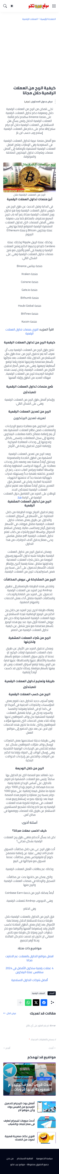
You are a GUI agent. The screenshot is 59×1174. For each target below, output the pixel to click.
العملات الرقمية (30, 19)
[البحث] (5, 6)
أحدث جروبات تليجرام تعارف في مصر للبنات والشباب (19, 1122)
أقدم (8, 1048)
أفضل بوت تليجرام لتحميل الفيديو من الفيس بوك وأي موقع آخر (19, 1107)
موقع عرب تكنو (17, 1164)
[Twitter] (36, 1002)
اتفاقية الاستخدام (25, 1158)
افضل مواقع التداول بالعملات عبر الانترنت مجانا (29, 958)
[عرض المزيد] (20, 1002)
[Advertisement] (29, 53)
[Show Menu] (54, 6)
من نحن (10, 1158)
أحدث (51, 1048)
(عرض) (27, 102)
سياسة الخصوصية (44, 1158)
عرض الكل (11, 1013)
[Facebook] (44, 1002)
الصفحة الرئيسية (48, 19)
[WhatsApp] (28, 1002)
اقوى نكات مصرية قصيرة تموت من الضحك (20, 1137)
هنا (20, 497)
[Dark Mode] (11, 6)
